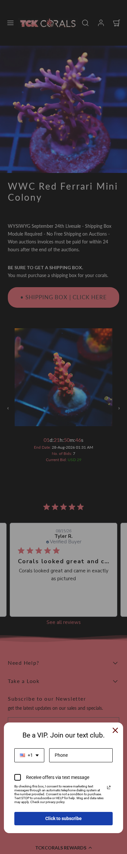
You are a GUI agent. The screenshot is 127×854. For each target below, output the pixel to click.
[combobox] (29, 755)
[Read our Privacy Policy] (109, 787)
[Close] (115, 730)
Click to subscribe (63, 818)
